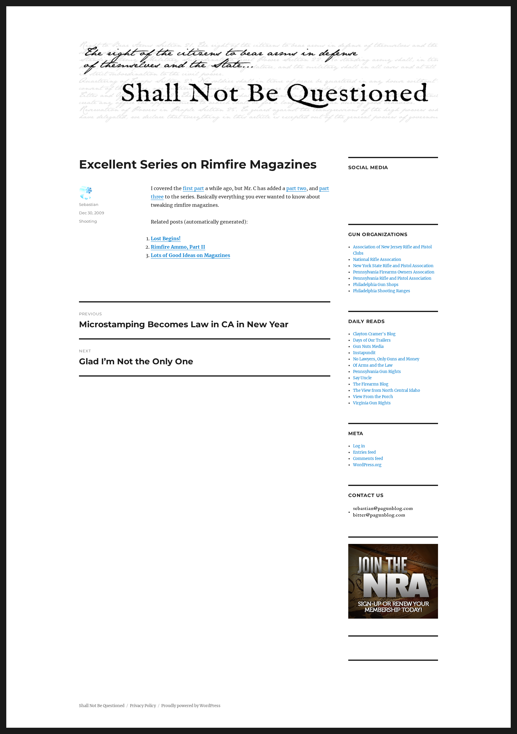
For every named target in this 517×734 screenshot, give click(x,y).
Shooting (88, 221)
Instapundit (364, 352)
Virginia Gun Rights (372, 403)
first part (193, 188)
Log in (359, 446)
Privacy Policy (143, 705)
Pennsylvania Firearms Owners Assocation (393, 272)
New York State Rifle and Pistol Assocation (393, 265)
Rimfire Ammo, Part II (178, 247)
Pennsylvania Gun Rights (377, 371)
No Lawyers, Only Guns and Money (386, 359)
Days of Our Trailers (372, 340)
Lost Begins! (166, 238)
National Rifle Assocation (377, 259)
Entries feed (364, 452)
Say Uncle (362, 377)
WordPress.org (367, 464)
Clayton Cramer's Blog (374, 334)
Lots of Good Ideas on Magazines (190, 255)
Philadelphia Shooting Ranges (381, 290)
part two (296, 188)
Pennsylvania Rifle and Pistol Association (392, 278)
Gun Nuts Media (368, 346)
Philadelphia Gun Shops (376, 284)
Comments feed (368, 458)
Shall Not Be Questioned (101, 705)
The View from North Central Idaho (386, 390)
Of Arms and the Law (373, 365)
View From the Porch (373, 396)
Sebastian (88, 204)
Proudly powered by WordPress (191, 705)
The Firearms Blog (370, 384)
